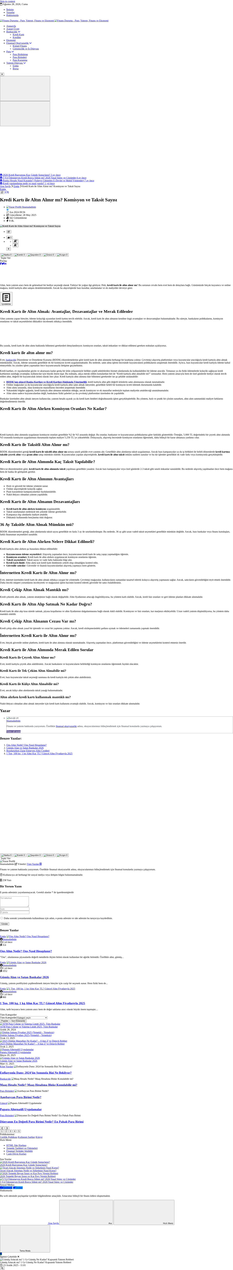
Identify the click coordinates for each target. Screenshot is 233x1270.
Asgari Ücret (12, 28)
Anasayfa (11, 26)
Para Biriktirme (20, 54)
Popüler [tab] (4, 1021)
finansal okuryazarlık (66, 726)
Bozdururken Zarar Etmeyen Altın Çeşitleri (27, 750)
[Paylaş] (8, 231)
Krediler (17, 37)
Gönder (4, 924)
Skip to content (7, 1)
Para (8, 51)
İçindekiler (6, 304)
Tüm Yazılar (33, 864)
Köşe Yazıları (6, 1066)
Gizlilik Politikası (8, 1137)
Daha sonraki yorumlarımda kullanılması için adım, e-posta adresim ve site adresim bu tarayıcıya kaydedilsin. (58, 918)
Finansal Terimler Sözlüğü (19, 1151)
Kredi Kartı (18, 34)
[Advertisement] (116, 150)
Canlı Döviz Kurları (16, 1154)
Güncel (3, 1103)
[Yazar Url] (14, 207)
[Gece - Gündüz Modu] (25, 1248)
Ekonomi (11, 40)
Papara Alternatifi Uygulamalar (15, 1052)
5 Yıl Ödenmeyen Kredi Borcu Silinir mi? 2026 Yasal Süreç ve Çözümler (36, 1182)
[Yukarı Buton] (1, 1253)
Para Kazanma (20, 60)
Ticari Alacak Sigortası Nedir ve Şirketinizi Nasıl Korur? (28, 1170)
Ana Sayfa (5, 186)
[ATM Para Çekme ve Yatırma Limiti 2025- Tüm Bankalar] (30, 1024)
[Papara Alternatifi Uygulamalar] (17, 1049)
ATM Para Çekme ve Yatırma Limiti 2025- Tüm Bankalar (29, 1026)
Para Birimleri (20, 57)
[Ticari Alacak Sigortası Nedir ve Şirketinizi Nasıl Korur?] (29, 1167)
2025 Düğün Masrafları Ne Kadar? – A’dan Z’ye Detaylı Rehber (32, 1043)
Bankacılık (12, 31)
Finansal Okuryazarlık (17, 43)
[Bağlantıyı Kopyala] (2, 192)
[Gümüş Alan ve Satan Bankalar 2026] (20, 1058)
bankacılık (11, 359)
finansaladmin (13, 720)
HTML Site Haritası (16, 1145)
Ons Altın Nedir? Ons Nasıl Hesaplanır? (26, 745)
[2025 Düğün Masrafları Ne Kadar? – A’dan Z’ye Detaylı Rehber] (33, 1041)
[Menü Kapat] (2, 74)
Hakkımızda (12, 15)
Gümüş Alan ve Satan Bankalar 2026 (25, 747)
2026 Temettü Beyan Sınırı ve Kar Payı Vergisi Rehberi (28, 1176)
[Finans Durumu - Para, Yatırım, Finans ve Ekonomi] (54, 20)
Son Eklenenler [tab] (18, 1021)
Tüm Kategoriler (8, 1017)
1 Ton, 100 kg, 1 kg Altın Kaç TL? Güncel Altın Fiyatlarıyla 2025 (39, 753)
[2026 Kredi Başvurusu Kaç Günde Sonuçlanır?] (25, 1162)
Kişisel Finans (20, 46)
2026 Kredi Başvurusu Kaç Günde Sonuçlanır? (23, 1165)
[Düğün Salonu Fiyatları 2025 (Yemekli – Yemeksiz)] (27, 1032)
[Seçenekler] (8, 249)
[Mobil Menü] (25, 88)
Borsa (16, 68)
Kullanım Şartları (26, 1137)
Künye (39, 1137)
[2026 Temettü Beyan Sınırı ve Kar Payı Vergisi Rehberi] (29, 1173)
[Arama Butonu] (25, 113)
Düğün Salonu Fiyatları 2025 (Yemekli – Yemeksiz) (26, 1035)
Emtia (16, 65)
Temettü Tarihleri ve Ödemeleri (22, 1148)
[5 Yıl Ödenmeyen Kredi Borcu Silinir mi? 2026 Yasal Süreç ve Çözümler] (38, 1179)
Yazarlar (10, 12)
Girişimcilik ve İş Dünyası (26, 48)
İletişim (10, 9)
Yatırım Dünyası (14, 63)
